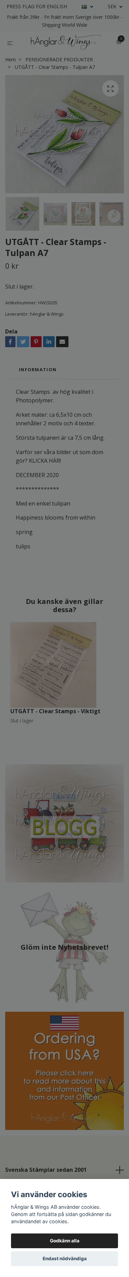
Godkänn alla (64, 1240)
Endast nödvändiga (65, 1258)
